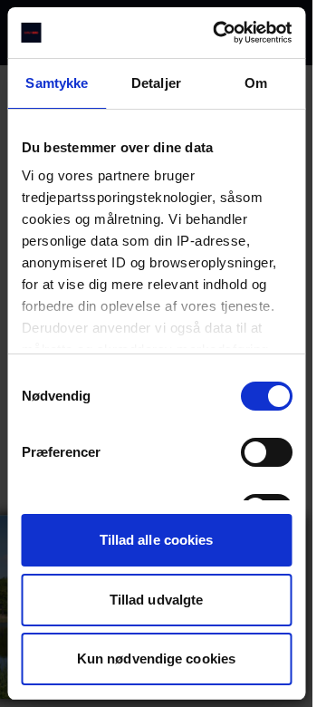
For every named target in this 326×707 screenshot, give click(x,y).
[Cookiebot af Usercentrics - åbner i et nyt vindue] (219, 32)
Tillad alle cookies (157, 539)
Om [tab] (255, 83)
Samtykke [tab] (56, 83)
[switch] (266, 452)
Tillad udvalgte (157, 599)
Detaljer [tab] (156, 83)
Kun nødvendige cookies (156, 658)
